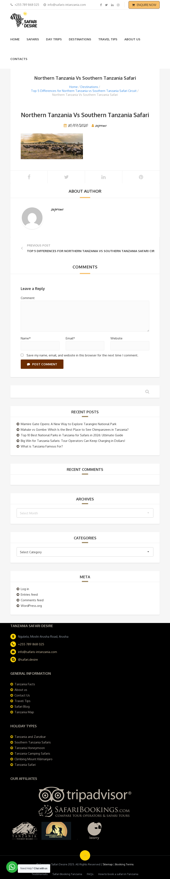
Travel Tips (107, 39)
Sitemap (108, 864)
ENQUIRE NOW (146, 5)
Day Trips (54, 39)
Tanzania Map (24, 712)
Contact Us (22, 695)
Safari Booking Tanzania (67, 874)
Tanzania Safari (25, 765)
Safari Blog (22, 706)
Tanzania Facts (25, 684)
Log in (25, 589)
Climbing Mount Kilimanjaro (33, 759)
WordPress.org (31, 606)
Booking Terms (124, 864)
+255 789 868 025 (31, 644)
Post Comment (44, 364)
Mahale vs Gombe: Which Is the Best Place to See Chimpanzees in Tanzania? (75, 430)
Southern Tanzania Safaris (33, 742)
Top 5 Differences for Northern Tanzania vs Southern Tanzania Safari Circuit (84, 91)
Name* (26, 338)
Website (116, 338)
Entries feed (29, 594)
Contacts (18, 59)
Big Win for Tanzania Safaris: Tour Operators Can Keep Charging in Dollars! (73, 441)
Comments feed (32, 600)
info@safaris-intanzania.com (37, 652)
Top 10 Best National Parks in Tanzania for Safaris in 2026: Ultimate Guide (72, 435)
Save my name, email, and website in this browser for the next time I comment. (82, 355)
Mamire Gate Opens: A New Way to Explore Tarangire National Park (68, 424)
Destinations (80, 39)
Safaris (33, 39)
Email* (70, 338)
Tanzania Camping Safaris (32, 753)
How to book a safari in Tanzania (118, 874)
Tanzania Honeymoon (30, 748)
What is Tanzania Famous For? (42, 446)
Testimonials (40, 874)
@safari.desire (28, 659)
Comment (28, 298)
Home (14, 39)
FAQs (90, 874)
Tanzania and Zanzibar (30, 737)
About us (132, 39)
